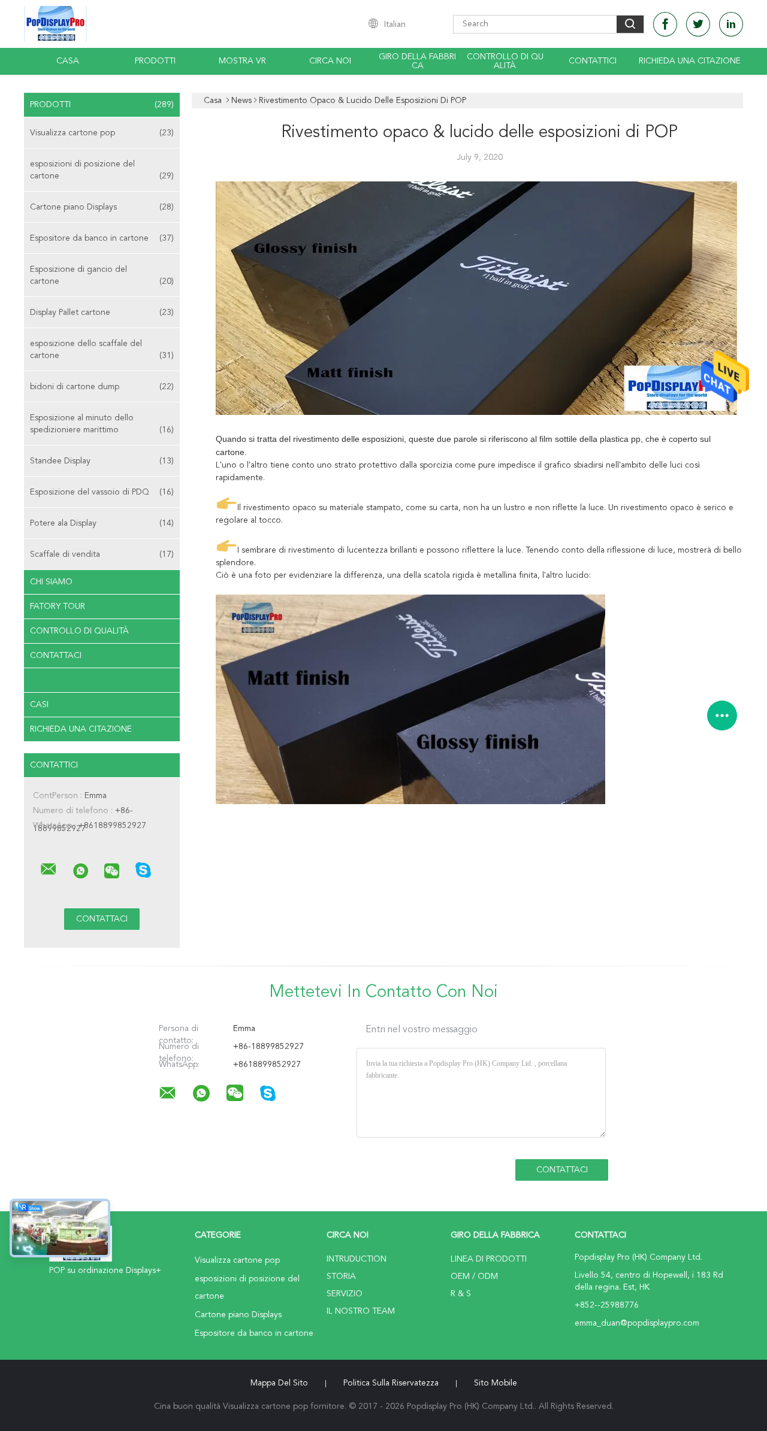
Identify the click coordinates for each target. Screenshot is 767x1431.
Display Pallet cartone (102, 312)
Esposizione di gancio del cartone (102, 275)
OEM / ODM (474, 1276)
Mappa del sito (279, 1383)
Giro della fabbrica (417, 61)
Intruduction (356, 1259)
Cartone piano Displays (102, 207)
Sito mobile (495, 1383)
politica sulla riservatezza (391, 1383)
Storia (341, 1276)
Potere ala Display (102, 523)
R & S (461, 1294)
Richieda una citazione (690, 61)
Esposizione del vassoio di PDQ (102, 492)
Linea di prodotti (489, 1259)
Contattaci (55, 655)
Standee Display (102, 461)
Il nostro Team (361, 1311)
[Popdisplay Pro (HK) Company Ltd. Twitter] (698, 24)
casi (39, 705)
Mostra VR (242, 61)
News (41, 680)
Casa (67, 61)
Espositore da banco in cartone (102, 238)
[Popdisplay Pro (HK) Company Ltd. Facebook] (665, 24)
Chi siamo (51, 582)
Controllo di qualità (505, 61)
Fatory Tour (57, 606)
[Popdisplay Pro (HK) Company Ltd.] (48, 869)
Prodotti (155, 61)
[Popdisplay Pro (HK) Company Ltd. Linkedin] (731, 24)
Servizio (345, 1294)
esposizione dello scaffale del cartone (102, 349)
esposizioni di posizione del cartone (102, 170)
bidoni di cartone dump (102, 387)
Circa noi (330, 61)
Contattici (593, 61)
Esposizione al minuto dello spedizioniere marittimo (102, 424)
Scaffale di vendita (102, 554)
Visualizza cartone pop (102, 133)
